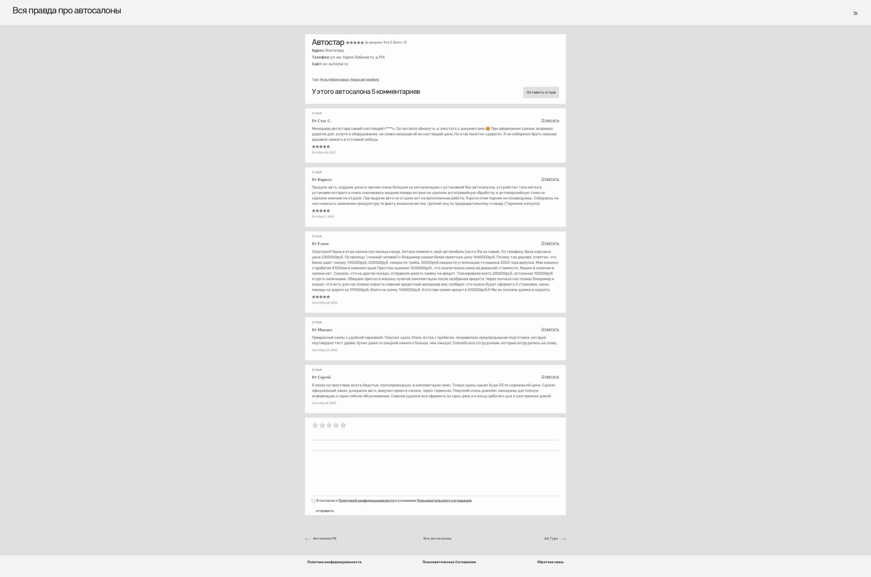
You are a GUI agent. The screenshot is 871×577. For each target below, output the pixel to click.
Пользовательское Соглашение (449, 562)
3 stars (329, 425)
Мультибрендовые (334, 80)
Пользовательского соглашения (444, 501)
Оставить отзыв (541, 92)
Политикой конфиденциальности (366, 501)
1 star (315, 425)
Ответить (550, 120)
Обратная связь (550, 562)
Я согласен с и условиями (394, 501)
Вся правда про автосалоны (66, 10)
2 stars (322, 425)
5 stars (343, 425)
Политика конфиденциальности (334, 562)
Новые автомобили (364, 80)
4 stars (336, 425)
